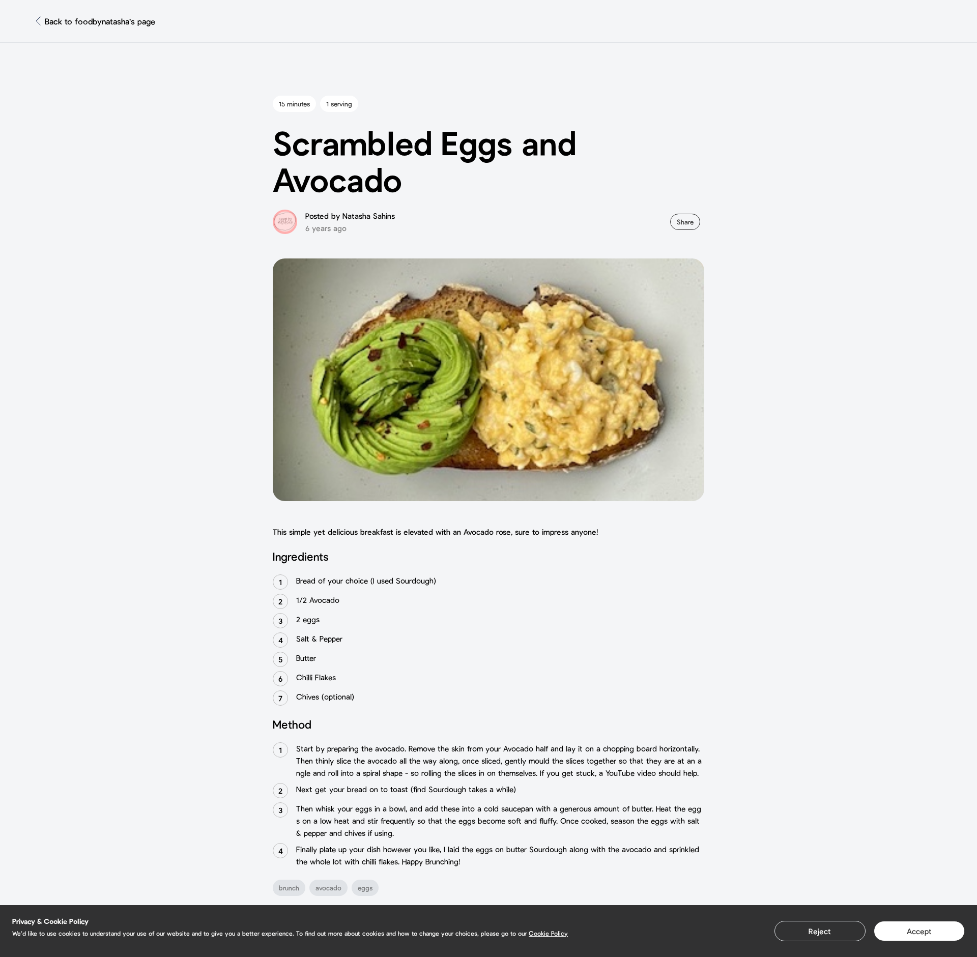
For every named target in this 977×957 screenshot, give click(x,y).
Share (685, 222)
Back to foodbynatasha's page (100, 21)
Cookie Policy (548, 933)
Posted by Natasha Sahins (350, 215)
